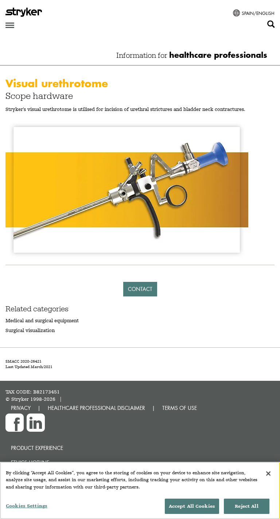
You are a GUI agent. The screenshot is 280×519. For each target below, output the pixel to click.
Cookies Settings (26, 505)
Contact (140, 289)
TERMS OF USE (179, 407)
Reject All (246, 506)
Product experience (37, 447)
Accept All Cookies (192, 506)
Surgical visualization (30, 330)
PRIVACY (21, 407)
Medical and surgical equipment (42, 320)
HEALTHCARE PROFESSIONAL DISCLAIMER (96, 407)
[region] (140, 490)
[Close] (268, 474)
